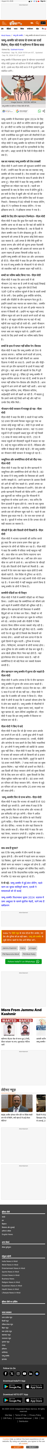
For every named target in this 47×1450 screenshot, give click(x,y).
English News (7, 1234)
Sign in (42, 1)
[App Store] (34, 1387)
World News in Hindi (10, 1265)
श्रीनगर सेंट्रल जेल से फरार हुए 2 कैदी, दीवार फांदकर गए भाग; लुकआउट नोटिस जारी (15, 1041)
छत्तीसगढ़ (5, 1352)
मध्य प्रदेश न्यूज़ (7, 1331)
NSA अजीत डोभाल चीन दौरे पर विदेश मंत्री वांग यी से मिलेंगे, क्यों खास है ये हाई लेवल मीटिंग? (16, 1117)
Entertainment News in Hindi (13, 1268)
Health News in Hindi (10, 1289)
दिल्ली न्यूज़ (5, 1321)
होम (2, 29)
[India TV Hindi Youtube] (38, 1)
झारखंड (4, 1359)
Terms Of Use (20, 1415)
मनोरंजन (30, 29)
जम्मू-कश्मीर (5, 1356)
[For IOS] (34, 1400)
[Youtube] (24, 1373)
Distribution (23, 1421)
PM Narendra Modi (11, 954)
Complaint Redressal (23, 1418)
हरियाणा (4, 1349)
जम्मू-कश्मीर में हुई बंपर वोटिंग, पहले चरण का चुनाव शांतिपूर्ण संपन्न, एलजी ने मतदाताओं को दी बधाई (21, 886)
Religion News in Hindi (11, 1282)
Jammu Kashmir (10, 948)
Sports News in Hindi (10, 1272)
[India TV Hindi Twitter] (36, 1)
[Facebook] (5, 1373)
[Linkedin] (30, 1373)
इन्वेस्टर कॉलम (6, 1231)
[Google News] (7, 111)
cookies (24, 1443)
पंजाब (3, 1345)
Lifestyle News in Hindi (11, 1293)
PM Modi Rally (29, 954)
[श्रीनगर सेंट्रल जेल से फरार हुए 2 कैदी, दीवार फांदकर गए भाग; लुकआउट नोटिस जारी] (17, 1027)
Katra (22, 948)
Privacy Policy (35, 1415)
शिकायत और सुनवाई (8, 1227)
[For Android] (13, 1400)
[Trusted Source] (21, 111)
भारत (15, 29)
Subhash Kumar (17, 49)
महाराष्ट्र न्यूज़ (6, 1335)
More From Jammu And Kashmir (21, 1012)
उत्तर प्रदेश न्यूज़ (7, 1317)
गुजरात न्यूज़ (5, 1342)
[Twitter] (11, 1373)
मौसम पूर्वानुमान (6, 1247)
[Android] (31, 1)
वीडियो (9, 29)
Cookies (6, 1439)
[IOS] (29, 1)
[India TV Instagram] (18, 1373)
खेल (37, 29)
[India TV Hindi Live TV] (43, 23)
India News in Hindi (10, 1261)
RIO (42, 1418)
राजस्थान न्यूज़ (6, 1338)
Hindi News (6, 35)
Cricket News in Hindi (10, 1275)
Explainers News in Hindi (12, 1286)
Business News (8, 1279)
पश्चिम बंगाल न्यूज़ (7, 1324)
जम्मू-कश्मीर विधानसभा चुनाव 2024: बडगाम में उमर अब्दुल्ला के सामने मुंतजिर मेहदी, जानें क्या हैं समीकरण (22, 901)
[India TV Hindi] (15, 23)
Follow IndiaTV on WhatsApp (21, 961)
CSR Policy (7, 1418)
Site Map (8, 1415)
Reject (32, 1447)
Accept (17, 1447)
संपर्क (3, 1217)
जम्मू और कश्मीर (18, 35)
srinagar (32, 948)
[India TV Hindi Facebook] (34, 1)
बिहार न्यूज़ (5, 1328)
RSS (36, 1418)
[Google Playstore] (13, 1387)
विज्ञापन (4, 1224)
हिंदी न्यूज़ (15, 933)
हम (3, 1220)
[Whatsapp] (39, 111)
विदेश (22, 29)
